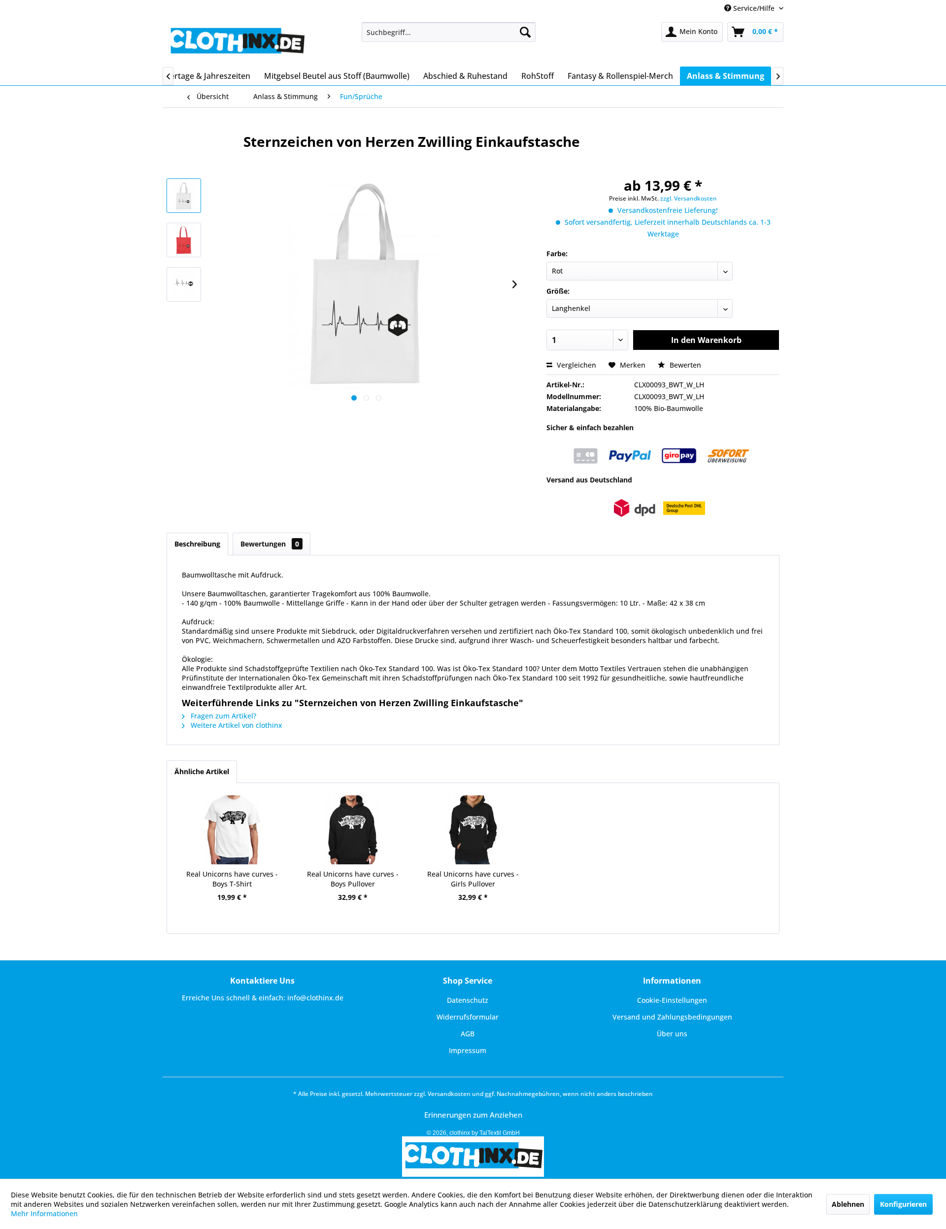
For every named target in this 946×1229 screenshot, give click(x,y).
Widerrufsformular (468, 1017)
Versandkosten (449, 1094)
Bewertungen (269, 543)
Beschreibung (197, 543)
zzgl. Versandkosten (688, 198)
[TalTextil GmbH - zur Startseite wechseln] (237, 42)
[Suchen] (525, 32)
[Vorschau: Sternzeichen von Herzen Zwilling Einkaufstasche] (184, 195)
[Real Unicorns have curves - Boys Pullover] (352, 829)
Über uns (672, 1033)
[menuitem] (449, 32)
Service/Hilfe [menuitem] (754, 8)
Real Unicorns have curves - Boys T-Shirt (232, 878)
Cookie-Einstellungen (672, 1000)
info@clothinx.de (315, 997)
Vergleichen (575, 365)
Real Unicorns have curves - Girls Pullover (473, 878)
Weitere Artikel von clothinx (235, 725)
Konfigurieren (903, 1204)
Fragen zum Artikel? (222, 715)
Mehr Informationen (44, 1213)
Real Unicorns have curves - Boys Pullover (353, 878)
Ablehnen (848, 1204)
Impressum (467, 1050)
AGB (467, 1033)
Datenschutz (467, 1000)
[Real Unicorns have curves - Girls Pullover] (473, 829)
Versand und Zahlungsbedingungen (672, 1017)
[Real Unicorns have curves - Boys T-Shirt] (232, 829)
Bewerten (684, 365)
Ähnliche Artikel (201, 771)
